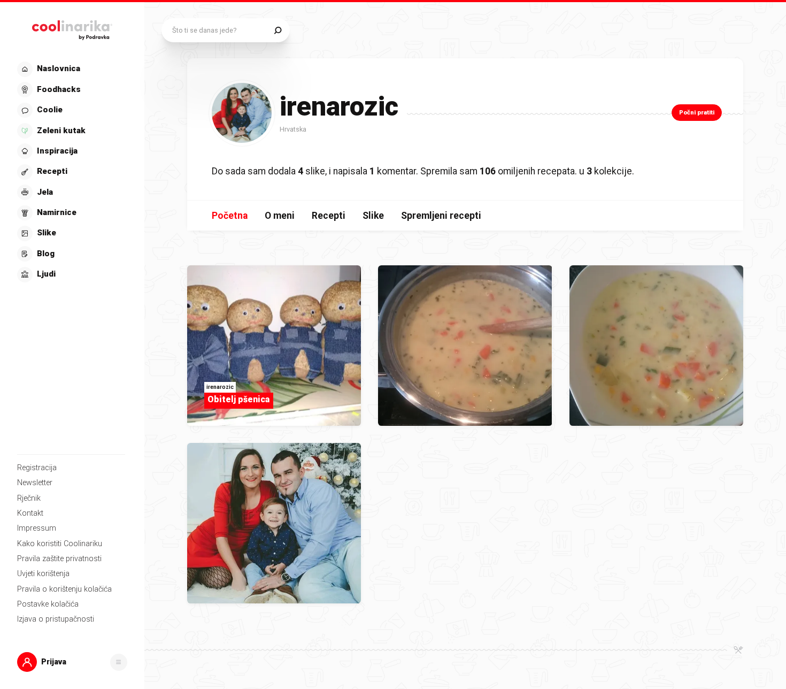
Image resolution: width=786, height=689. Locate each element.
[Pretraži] (278, 30)
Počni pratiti (696, 112)
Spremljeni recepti (441, 215)
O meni (280, 215)
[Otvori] (118, 662)
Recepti (328, 215)
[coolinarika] (72, 27)
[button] (71, 172)
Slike (373, 215)
